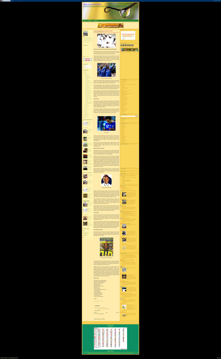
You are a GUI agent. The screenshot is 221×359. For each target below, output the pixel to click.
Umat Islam (122, 111)
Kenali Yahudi (123, 96)
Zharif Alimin (86, 36)
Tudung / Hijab (123, 110)
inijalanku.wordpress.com (126, 218)
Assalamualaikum (85, 127)
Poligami (122, 105)
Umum (122, 112)
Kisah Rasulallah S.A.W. (124, 99)
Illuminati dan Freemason (124, 90)
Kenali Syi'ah (122, 95)
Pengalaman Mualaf (123, 104)
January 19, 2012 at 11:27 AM (102, 307)
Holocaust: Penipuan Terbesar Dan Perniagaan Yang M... (88, 96)
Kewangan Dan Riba (124, 97)
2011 (85, 73)
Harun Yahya (122, 131)
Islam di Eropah (123, 91)
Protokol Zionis (123, 106)
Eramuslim (122, 130)
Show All (137, 319)
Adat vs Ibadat (123, 81)
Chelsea (114, 51)
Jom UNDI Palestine (124, 299)
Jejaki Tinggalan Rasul (125, 237)
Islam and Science (123, 139)
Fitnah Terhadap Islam (124, 88)
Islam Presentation (123, 135)
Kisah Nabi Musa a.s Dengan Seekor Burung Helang (88, 78)
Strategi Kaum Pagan (124, 108)
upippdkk (96, 307)
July (85, 108)
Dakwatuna (122, 127)
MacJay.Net (123, 286)
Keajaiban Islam (123, 92)
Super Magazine (100, 166)
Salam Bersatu (124, 282)
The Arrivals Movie (123, 109)
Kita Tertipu (122, 101)
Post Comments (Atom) (101, 313)
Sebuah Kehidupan (92, 4)
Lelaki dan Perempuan (124, 102)
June (85, 109)
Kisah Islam (122, 132)
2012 (85, 72)
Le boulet (98, 210)
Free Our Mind (124, 312)
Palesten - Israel (123, 103)
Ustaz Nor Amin (124, 244)
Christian (122, 85)
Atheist (122, 83)
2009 (85, 117)
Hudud (122, 89)
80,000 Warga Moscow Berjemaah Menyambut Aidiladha (88, 99)
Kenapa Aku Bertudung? (86, 135)
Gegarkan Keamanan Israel (126, 294)
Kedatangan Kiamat (123, 94)
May (85, 110)
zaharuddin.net (123, 137)
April (85, 111)
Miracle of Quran (123, 129)
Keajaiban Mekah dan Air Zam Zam (126, 93)
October (86, 104)
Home (85, 20)
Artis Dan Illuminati (123, 82)
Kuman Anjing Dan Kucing (88, 101)
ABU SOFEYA (124, 199)
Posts (85, 65)
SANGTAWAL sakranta (125, 281)
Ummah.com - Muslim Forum (126, 180)
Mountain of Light (123, 125)
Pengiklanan (96, 20)
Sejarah (122, 107)
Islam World (122, 138)
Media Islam (122, 124)
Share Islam (122, 134)
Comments (86, 67)
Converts (97, 301)
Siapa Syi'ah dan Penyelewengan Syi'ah (90, 175)
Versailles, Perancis (101, 156)
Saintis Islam (124, 230)
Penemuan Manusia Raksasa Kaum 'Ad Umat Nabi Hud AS (90, 224)
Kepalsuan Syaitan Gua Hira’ (89, 138)
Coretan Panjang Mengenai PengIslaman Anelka (103, 30)
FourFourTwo (110, 168)
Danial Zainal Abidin (123, 126)
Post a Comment (97, 310)
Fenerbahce (106, 150)
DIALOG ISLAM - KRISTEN (126, 223)
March (86, 112)
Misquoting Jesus (129, 224)
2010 (85, 116)
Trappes (101, 157)
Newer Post (95, 312)
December (86, 74)
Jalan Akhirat (124, 206)
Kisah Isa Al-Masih (123, 98)
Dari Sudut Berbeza (123, 87)
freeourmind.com (129, 313)
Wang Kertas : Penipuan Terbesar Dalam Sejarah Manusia (88, 86)
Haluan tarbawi (123, 133)
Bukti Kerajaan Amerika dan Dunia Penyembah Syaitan (128, 84)
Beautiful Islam (123, 141)
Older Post (117, 312)
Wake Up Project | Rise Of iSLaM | (127, 293)
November (86, 75)
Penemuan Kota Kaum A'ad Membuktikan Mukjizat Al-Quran (88, 83)
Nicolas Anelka (105, 52)
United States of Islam (124, 136)
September (86, 105)
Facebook (89, 20)
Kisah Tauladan (123, 100)
